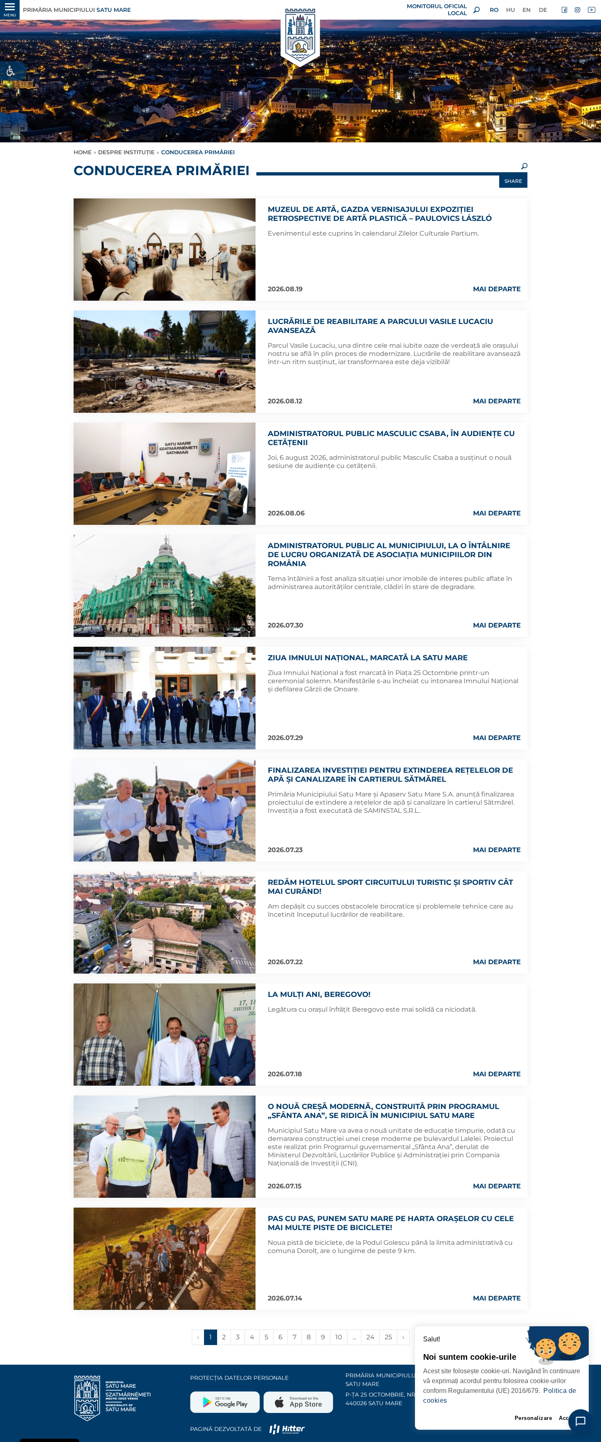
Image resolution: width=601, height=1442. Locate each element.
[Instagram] (578, 10)
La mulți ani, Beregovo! (319, 994)
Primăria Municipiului (77, 10)
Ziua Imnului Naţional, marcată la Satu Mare (368, 657)
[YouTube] (591, 10)
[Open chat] (580, 1421)
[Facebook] (565, 10)
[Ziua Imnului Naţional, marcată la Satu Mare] (165, 698)
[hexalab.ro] (287, 1429)
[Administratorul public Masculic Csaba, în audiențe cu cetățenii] (165, 474)
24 (370, 1337)
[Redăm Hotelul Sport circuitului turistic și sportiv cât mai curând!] (165, 922)
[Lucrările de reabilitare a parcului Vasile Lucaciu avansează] (165, 361)
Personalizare (533, 1418)
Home (83, 152)
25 (388, 1337)
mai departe (497, 289)
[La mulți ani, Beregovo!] (165, 1034)
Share (513, 181)
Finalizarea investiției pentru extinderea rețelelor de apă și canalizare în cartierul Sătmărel (390, 775)
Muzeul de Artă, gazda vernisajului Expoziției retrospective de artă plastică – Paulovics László (380, 214)
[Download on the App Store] (297, 1399)
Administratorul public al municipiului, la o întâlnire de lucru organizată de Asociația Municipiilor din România (389, 554)
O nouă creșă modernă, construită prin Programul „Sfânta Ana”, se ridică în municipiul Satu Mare (383, 1111)
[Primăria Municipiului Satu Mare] (300, 35)
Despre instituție (126, 152)
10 (338, 1337)
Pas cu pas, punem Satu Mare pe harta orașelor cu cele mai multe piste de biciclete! (391, 1223)
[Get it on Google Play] (226, 1399)
